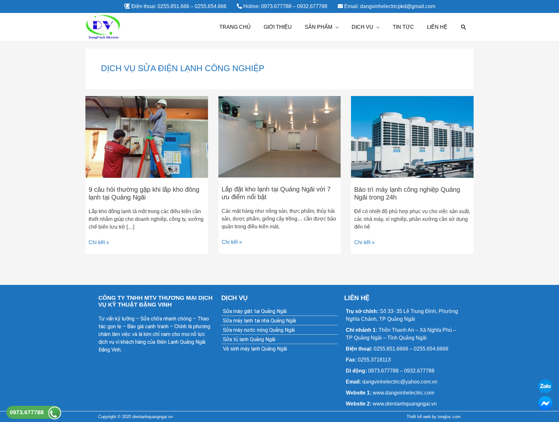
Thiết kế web (419, 416)
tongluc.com (449, 416)
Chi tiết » (99, 242)
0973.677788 (27, 412)
